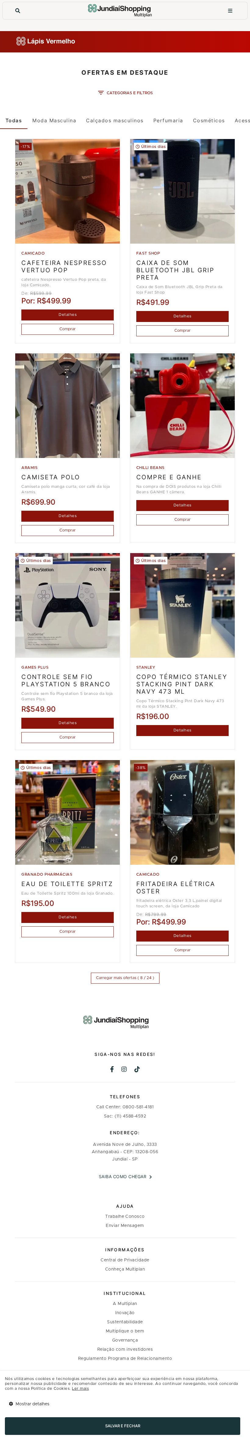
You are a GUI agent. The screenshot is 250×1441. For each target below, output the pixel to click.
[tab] (13, 120)
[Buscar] (17, 10)
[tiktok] (137, 1069)
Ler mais (80, 1389)
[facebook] (112, 1069)
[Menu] (230, 10)
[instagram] (124, 1069)
